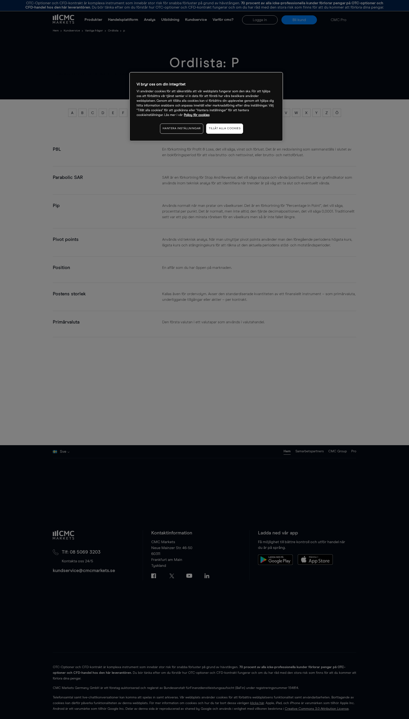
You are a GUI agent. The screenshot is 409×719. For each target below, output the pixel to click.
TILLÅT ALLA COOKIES (224, 128)
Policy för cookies (196, 115)
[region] (206, 106)
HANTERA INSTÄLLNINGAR (182, 128)
